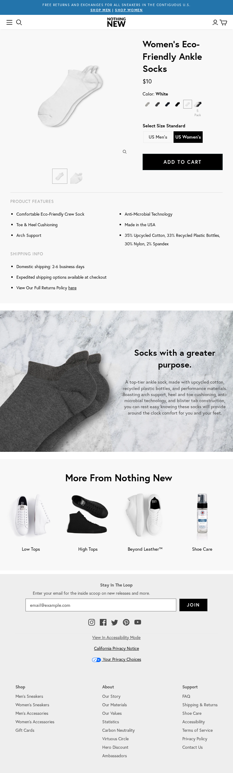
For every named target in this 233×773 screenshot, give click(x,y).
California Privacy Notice (116, 648)
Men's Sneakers (29, 696)
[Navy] (167, 104)
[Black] (177, 104)
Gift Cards (24, 730)
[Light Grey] (147, 104)
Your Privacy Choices (121, 659)
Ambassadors (114, 755)
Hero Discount (115, 747)
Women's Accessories (34, 721)
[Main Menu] (9, 22)
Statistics (110, 721)
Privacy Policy (194, 738)
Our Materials (114, 704)
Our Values (112, 713)
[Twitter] (114, 622)
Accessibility (193, 721)
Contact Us (192, 747)
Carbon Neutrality (118, 730)
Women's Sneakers (32, 704)
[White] (187, 104)
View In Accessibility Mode (116, 637)
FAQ (186, 696)
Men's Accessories (31, 713)
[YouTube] (137, 622)
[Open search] (19, 22)
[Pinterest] (126, 622)
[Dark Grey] (157, 104)
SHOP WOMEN (129, 10)
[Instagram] (91, 622)
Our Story (111, 696)
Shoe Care (191, 713)
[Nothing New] (116, 22)
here (72, 288)
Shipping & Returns (200, 704)
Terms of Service (197, 730)
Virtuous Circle (115, 738)
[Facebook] (103, 622)
